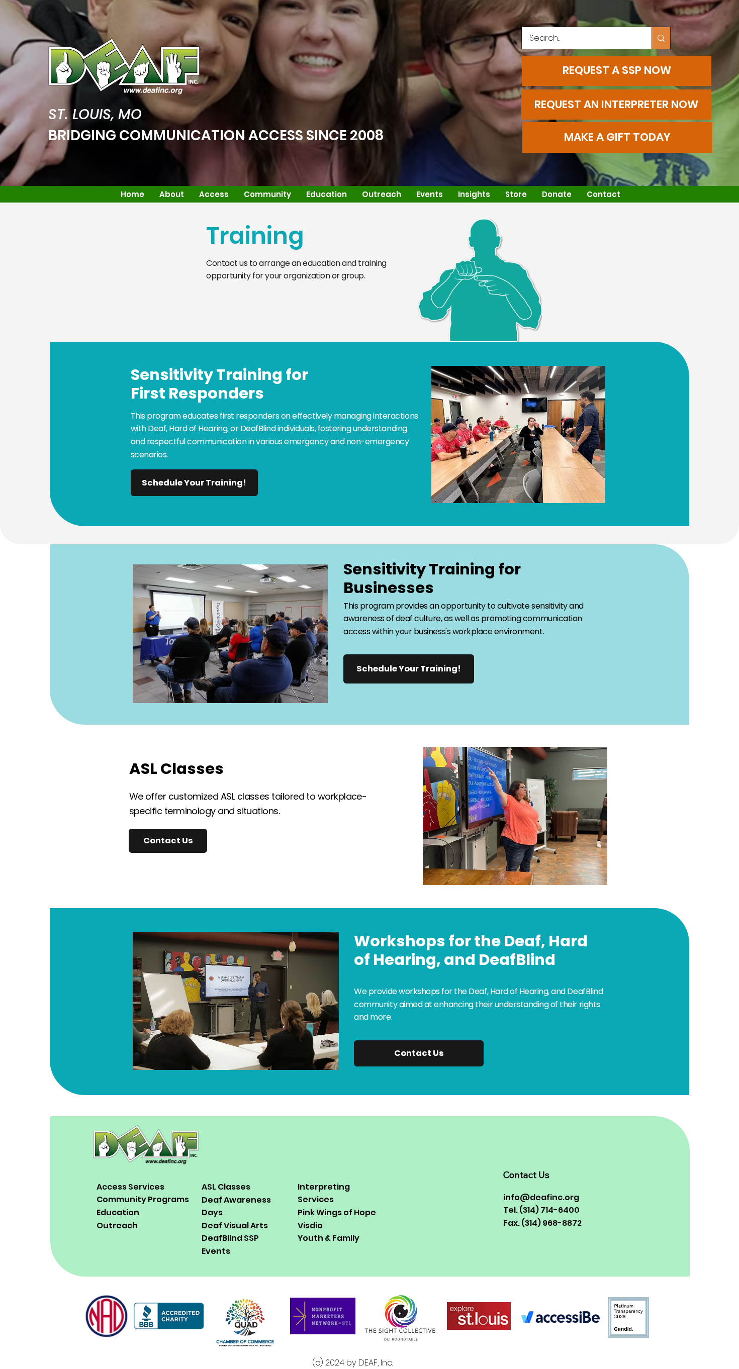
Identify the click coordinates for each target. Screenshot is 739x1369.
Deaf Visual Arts (235, 1225)
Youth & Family (328, 1238)
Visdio (310, 1225)
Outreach (117, 1225)
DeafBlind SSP (230, 1238)
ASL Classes (226, 1187)
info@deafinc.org (541, 1197)
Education (118, 1212)
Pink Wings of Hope (337, 1212)
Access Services (130, 1187)
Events (216, 1251)
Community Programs (143, 1199)
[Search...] (661, 38)
